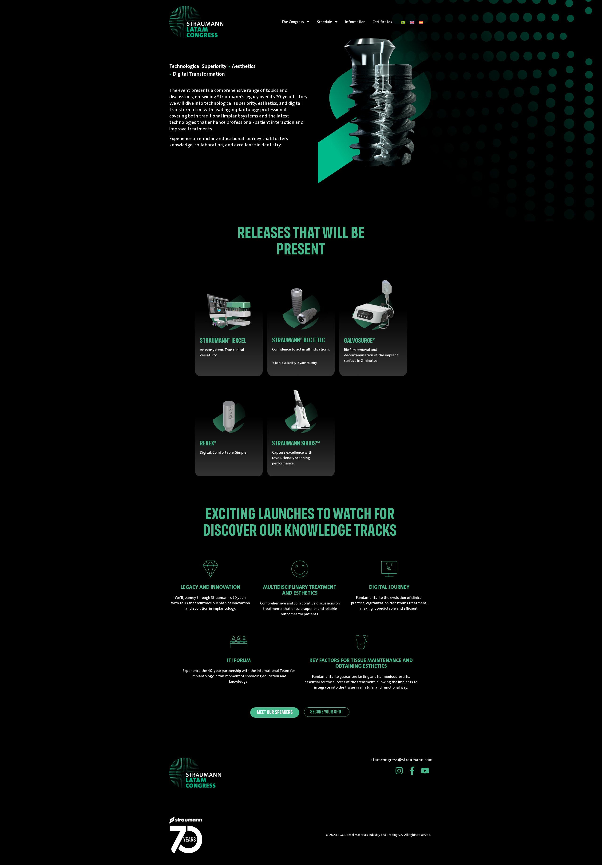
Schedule (324, 21)
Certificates (382, 21)
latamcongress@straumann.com (400, 760)
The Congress (292, 21)
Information (355, 21)
